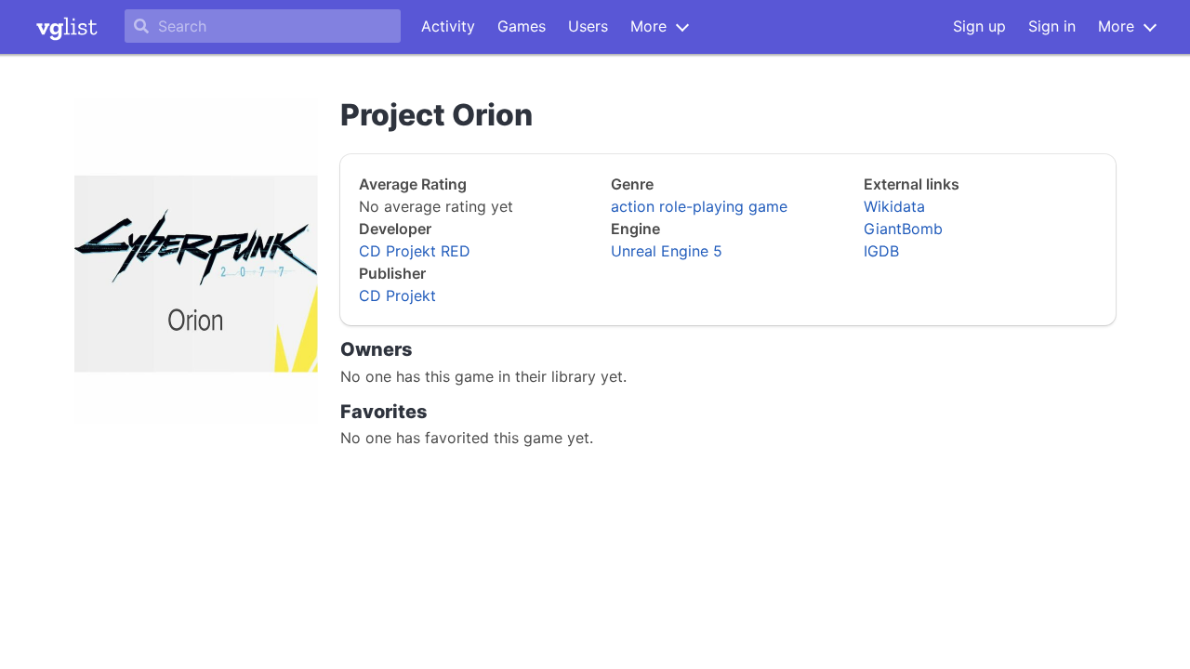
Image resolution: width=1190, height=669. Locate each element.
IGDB (881, 251)
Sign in (1052, 26)
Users (588, 26)
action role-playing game (699, 206)
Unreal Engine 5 (666, 251)
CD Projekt (397, 295)
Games (521, 26)
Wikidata (894, 206)
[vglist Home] (67, 27)
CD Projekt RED (414, 251)
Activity (448, 26)
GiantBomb (903, 228)
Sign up (979, 26)
